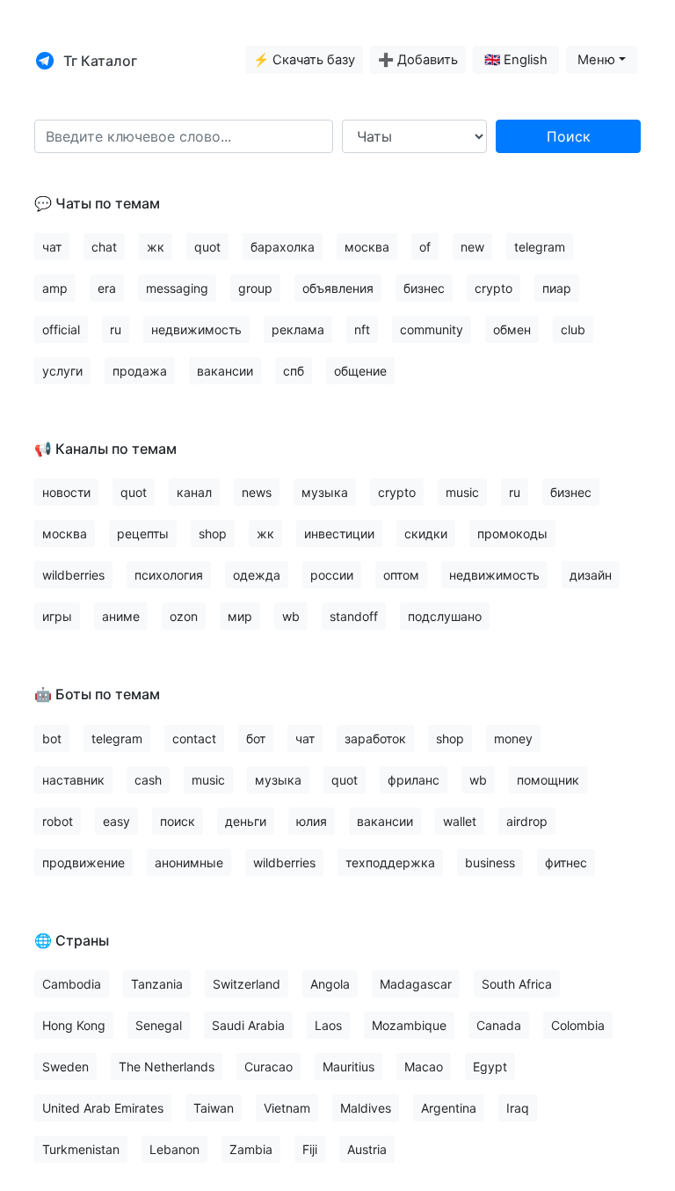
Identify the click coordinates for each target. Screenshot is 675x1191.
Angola (330, 983)
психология (168, 574)
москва (367, 246)
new (472, 246)
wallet (459, 821)
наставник (73, 779)
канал (194, 492)
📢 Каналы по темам (105, 448)
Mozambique (409, 1025)
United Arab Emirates (102, 1107)
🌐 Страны (71, 940)
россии (331, 574)
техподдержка (390, 862)
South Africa (517, 983)
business (490, 862)
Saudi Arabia (248, 1025)
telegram (539, 246)
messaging (177, 288)
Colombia (578, 1025)
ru (115, 329)
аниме (121, 616)
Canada (498, 1025)
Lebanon (174, 1149)
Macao (423, 1066)
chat (104, 246)
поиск (177, 821)
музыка (324, 492)
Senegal (158, 1025)
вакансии (225, 370)
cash (148, 779)
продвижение (83, 862)
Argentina (448, 1107)
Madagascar (416, 983)
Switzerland (246, 983)
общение (360, 370)
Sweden (65, 1066)
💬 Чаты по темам (97, 203)
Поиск (569, 136)
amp (55, 288)
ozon (184, 616)
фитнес (566, 862)
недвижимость (196, 329)
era (107, 288)
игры (57, 616)
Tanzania (157, 983)
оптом (401, 574)
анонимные (189, 862)
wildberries (73, 574)
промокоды (512, 533)
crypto (493, 288)
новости (66, 492)
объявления (338, 288)
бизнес (424, 288)
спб (293, 370)
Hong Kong (73, 1025)
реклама (298, 329)
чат (52, 246)
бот (255, 738)
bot (52, 738)
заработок (375, 738)
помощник (548, 779)
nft (362, 329)
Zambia (250, 1149)
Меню (596, 60)
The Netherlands (166, 1066)
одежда (256, 574)
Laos (328, 1025)
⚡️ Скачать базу (304, 60)
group (255, 288)
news (257, 492)
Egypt (490, 1066)
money (513, 738)
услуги (62, 370)
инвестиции (339, 533)
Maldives (365, 1107)
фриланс (413, 779)
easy (116, 821)
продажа (139, 370)
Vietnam (287, 1107)
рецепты (143, 533)
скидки (425, 533)
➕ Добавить (418, 60)
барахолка (282, 246)
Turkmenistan (81, 1149)
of (425, 246)
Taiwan (213, 1107)
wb (291, 616)
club (573, 329)
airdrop (527, 821)
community (431, 329)
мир (240, 616)
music (462, 492)
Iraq (517, 1107)
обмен (512, 329)
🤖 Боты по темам (97, 694)
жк (155, 246)
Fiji (309, 1149)
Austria (367, 1149)
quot (207, 246)
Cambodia (71, 983)
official (61, 329)
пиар (556, 288)
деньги (245, 821)
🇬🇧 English (516, 60)
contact (194, 738)
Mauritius (348, 1066)
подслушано (445, 616)
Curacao (268, 1066)
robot (57, 821)
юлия (311, 821)
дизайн (591, 574)
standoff (354, 616)
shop (213, 533)
